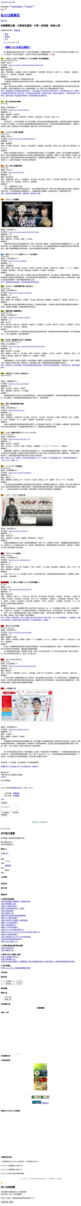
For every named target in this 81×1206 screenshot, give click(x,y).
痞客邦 (14, 788)
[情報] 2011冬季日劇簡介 (17, 47)
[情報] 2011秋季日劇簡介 (9, 918)
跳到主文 (4, 21)
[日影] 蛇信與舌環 (7, 911)
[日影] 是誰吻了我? (7, 913)
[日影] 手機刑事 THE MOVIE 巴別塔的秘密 (16, 937)
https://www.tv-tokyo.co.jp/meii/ (19, 110)
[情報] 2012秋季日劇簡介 (9, 927)
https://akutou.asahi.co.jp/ (16, 410)
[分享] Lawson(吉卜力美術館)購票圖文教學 (15, 968)
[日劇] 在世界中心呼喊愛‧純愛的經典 (14, 920)
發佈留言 (4, 815)
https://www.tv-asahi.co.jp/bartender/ (20, 473)
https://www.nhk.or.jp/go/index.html (20, 589)
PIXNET (26, 1178)
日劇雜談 (16, 796)
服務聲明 (59, 1178)
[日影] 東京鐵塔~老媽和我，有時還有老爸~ (16, 901)
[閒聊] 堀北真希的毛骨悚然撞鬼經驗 (13, 915)
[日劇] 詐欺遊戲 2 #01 (8, 959)
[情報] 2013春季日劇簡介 (9, 934)
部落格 (7, 37)
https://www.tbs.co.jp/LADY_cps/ (19, 439)
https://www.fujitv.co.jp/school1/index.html (22, 666)
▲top (2, 799)
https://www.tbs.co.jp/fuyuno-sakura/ (20, 632)
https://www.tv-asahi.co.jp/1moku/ (19, 317)
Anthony (3, 777)
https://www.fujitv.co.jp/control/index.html (22, 139)
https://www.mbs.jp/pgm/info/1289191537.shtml (24, 232)
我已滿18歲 (5, 1202)
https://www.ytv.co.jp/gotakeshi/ (19, 384)
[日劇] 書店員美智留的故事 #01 (11, 939)
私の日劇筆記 (10, 15)
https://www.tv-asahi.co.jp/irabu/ (19, 729)
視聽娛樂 (17, 30)
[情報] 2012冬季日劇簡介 (9, 923)
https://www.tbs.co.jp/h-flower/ (18, 531)
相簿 (6, 34)
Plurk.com (18, 1053)
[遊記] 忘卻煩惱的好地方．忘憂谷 (12, 908)
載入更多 (4, 803)
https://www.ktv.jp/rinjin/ (16, 172)
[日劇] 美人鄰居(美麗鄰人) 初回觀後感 (14, 961)
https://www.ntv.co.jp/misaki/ (18, 261)
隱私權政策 (51, 1178)
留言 (18, 788)
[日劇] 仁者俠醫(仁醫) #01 (10, 957)
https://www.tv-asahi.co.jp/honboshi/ (20, 293)
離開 (11, 1202)
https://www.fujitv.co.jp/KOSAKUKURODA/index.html (27, 346)
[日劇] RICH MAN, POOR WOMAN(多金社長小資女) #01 (20, 932)
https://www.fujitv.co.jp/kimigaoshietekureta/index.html (26, 65)
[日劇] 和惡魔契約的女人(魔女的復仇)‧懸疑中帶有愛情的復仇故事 (51, 961)
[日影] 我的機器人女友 (8, 904)
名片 (6, 39)
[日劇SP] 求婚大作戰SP (9, 906)
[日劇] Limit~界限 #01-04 (9, 941)
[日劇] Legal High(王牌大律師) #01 (12, 930)
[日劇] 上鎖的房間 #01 (8, 925)
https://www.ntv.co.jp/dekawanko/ (19, 560)
